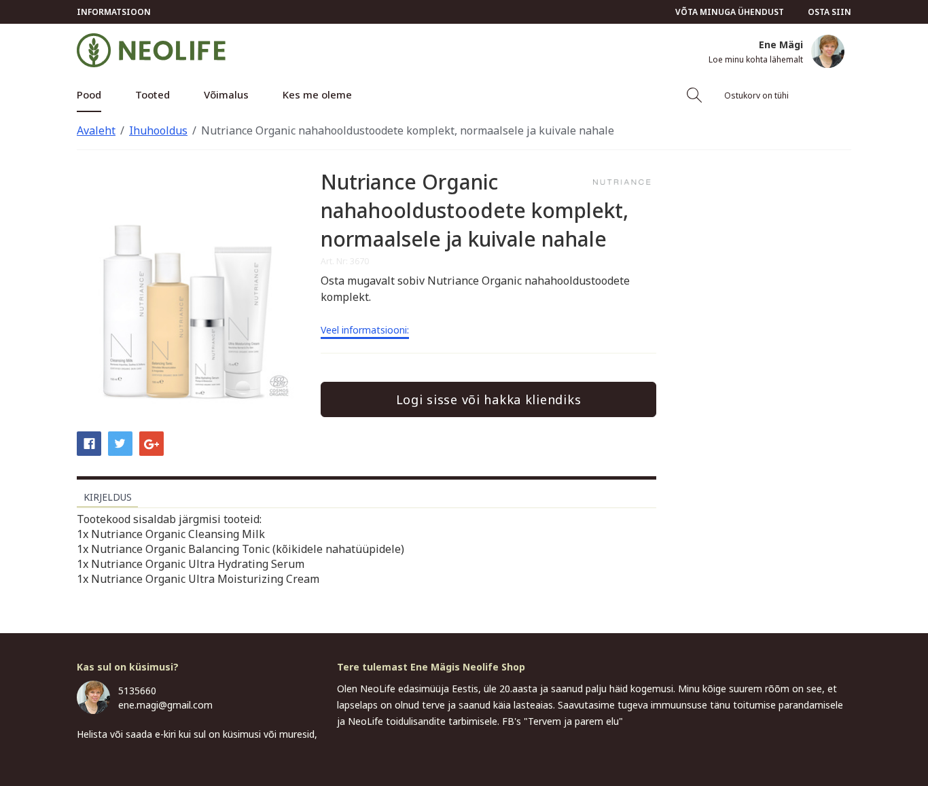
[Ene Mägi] (827, 51)
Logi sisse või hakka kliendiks (489, 399)
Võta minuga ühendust (729, 12)
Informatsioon (114, 12)
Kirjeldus (108, 496)
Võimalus (226, 94)
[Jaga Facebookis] (89, 442)
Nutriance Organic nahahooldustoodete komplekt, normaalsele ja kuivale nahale (407, 130)
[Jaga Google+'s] (151, 442)
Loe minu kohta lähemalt (756, 60)
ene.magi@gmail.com (165, 704)
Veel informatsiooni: (365, 330)
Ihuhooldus (158, 130)
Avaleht (96, 130)
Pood (89, 94)
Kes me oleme (317, 94)
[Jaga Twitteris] (120, 442)
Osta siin (829, 12)
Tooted (152, 94)
